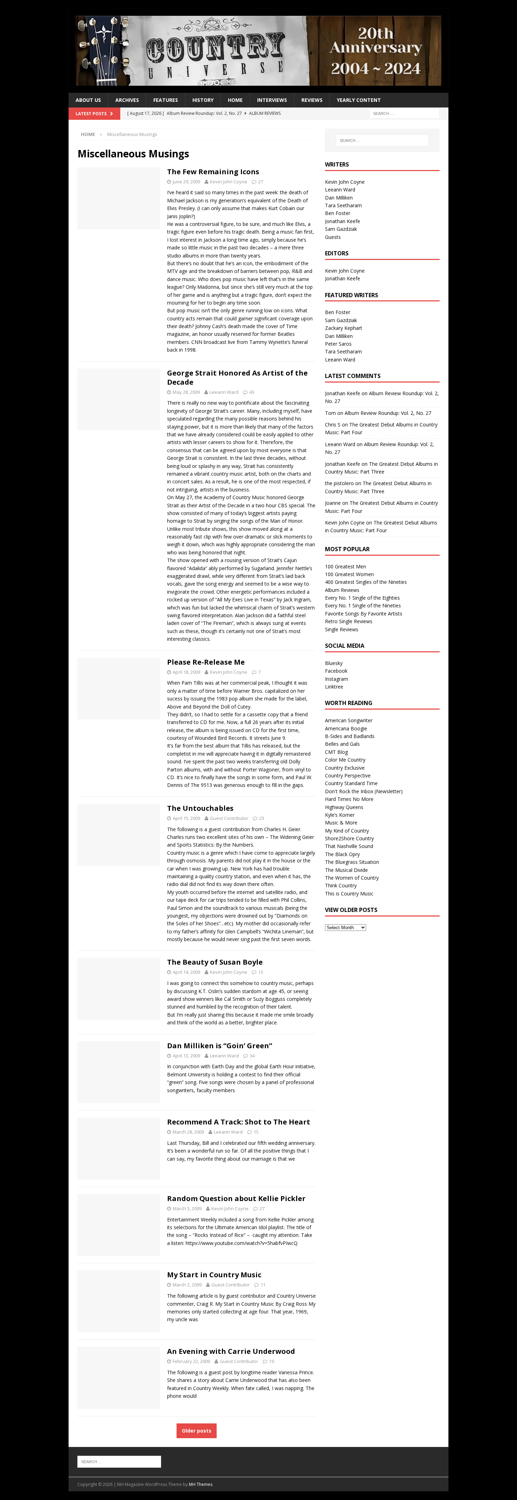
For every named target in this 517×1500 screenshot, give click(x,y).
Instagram (336, 679)
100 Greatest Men (345, 566)
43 (251, 392)
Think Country (341, 885)
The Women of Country (352, 877)
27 (260, 181)
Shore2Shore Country (349, 838)
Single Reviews (341, 629)
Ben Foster (337, 213)
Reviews (312, 100)
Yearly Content (359, 100)
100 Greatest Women (349, 574)
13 (260, 972)
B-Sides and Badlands (350, 736)
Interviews (272, 100)
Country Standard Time (351, 783)
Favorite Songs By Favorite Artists (363, 613)
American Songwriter (348, 720)
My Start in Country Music (214, 1274)
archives (127, 100)
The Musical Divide (346, 870)
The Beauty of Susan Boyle (215, 962)
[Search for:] (404, 113)
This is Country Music (349, 893)
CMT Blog (336, 752)
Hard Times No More (349, 799)
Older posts (196, 1430)
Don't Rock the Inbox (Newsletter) (364, 791)
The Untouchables (200, 808)
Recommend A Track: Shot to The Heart (238, 1122)
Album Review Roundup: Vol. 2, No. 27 (388, 413)
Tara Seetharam (343, 205)
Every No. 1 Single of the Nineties (363, 605)
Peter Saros (338, 343)
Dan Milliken (339, 197)
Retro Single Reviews (348, 621)
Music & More (341, 822)
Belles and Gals (342, 744)
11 (263, 1284)
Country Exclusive (345, 767)
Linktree (334, 686)
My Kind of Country (347, 830)
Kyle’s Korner (340, 814)
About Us (88, 100)
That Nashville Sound (349, 846)
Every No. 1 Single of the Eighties (362, 597)
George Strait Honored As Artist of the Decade (237, 377)
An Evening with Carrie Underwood (231, 1351)
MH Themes (200, 1484)
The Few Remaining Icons (213, 171)
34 (252, 1055)
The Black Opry (342, 854)
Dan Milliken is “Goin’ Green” (219, 1045)
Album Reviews (342, 590)
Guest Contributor (229, 818)
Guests (333, 237)
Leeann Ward (224, 392)
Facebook (336, 670)
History (202, 100)
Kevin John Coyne (228, 181)
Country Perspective (348, 775)
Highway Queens (344, 807)
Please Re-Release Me (206, 662)
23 (261, 818)
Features (165, 100)
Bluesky (334, 663)
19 (271, 1361)
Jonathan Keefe (342, 221)
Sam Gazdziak (341, 229)
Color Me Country (345, 759)
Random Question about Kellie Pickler (236, 1198)
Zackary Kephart (343, 328)
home (235, 100)
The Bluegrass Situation (352, 862)
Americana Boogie (346, 728)
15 (256, 1132)
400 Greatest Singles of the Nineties (366, 582)
